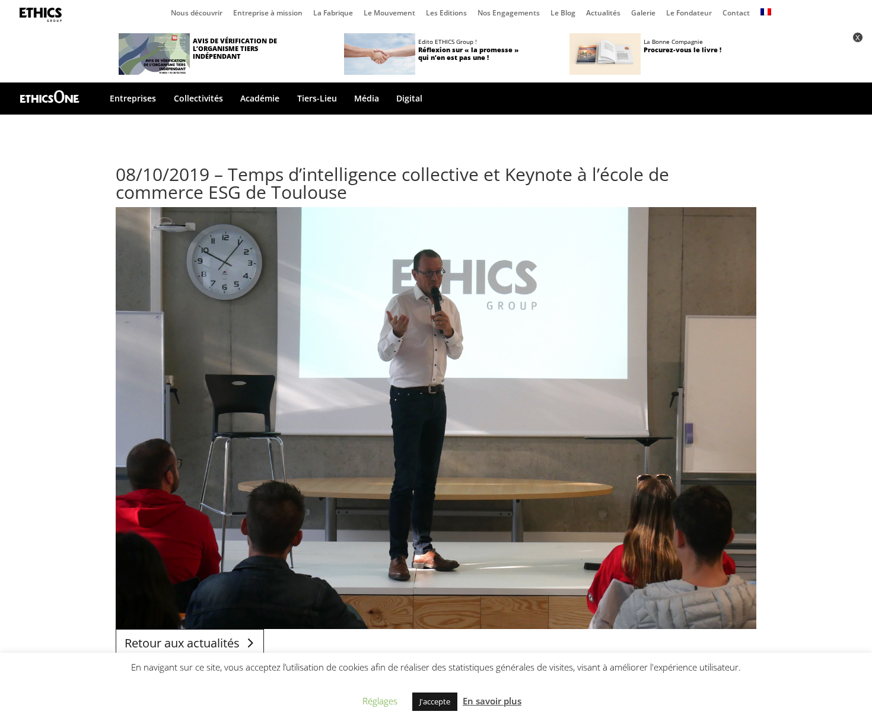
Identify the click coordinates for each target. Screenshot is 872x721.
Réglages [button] (379, 701)
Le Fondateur (689, 13)
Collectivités (198, 99)
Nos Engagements (509, 13)
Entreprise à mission (268, 13)
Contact (736, 13)
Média (366, 99)
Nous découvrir (196, 13)
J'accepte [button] (434, 701)
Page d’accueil (43, 15)
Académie (259, 99)
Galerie (643, 13)
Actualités (603, 13)
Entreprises (133, 99)
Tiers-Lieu (317, 99)
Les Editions (446, 13)
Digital (409, 99)
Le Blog (562, 13)
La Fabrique (333, 13)
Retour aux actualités (182, 643)
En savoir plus (492, 701)
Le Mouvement (389, 13)
